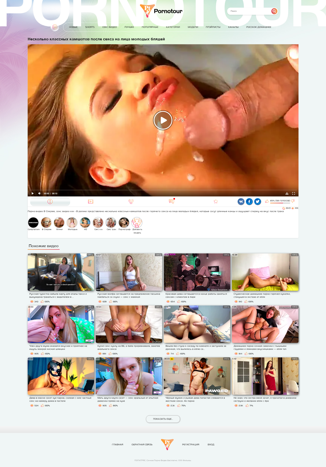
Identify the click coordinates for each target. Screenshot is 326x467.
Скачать (287, 193)
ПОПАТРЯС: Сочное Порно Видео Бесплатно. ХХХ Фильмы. (163, 460)
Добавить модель (137, 231)
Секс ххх (98, 229)
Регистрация (190, 444)
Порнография (125, 229)
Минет (59, 229)
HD (85, 229)
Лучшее (129, 27)
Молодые (72, 229)
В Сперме (46, 229)
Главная (55, 27)
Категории (173, 27)
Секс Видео (109, 27)
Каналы (233, 27)
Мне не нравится (293, 201)
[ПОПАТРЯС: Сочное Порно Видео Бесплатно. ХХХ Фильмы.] (167, 444)
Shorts (90, 27)
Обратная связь (142, 444)
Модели (193, 27)
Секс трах (111, 229)
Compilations (34, 229)
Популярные (150, 27)
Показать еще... (163, 419)
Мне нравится (267, 201)
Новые (73, 27)
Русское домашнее (258, 27)
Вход (211, 444)
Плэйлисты (213, 27)
